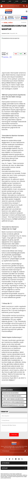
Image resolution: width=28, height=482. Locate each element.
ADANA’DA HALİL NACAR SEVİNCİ (10, 393)
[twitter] (9, 459)
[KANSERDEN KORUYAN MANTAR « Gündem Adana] (8, 11)
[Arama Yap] (23, 6)
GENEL (6, 22)
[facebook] (6, 459)
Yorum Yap (14, 434)
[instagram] (12, 459)
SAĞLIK (10, 22)
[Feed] (22, 459)
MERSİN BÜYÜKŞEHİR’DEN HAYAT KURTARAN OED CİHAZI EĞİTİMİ (13, 405)
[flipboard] (19, 459)
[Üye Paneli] (26, 6)
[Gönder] (25, 450)
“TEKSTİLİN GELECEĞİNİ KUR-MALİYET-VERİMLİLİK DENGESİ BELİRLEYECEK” (12, 396)
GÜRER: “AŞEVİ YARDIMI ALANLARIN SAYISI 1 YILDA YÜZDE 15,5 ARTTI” (13, 399)
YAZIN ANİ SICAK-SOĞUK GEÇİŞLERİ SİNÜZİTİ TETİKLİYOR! (13, 402)
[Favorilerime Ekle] (24, 53)
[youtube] (16, 459)
